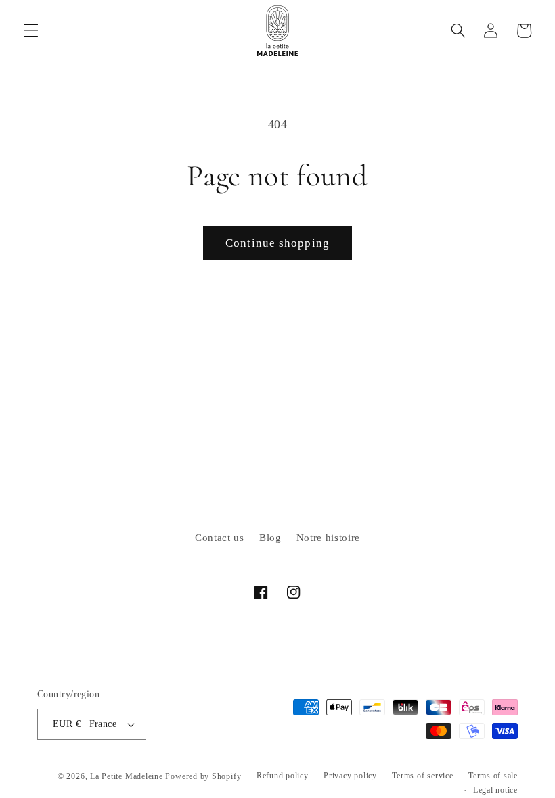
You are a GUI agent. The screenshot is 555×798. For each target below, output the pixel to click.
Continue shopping (277, 243)
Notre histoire (328, 537)
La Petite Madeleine (126, 776)
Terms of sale (493, 775)
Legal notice (495, 790)
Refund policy (283, 775)
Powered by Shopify (203, 776)
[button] (31, 30)
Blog (270, 537)
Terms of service (422, 775)
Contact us (219, 537)
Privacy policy (350, 775)
